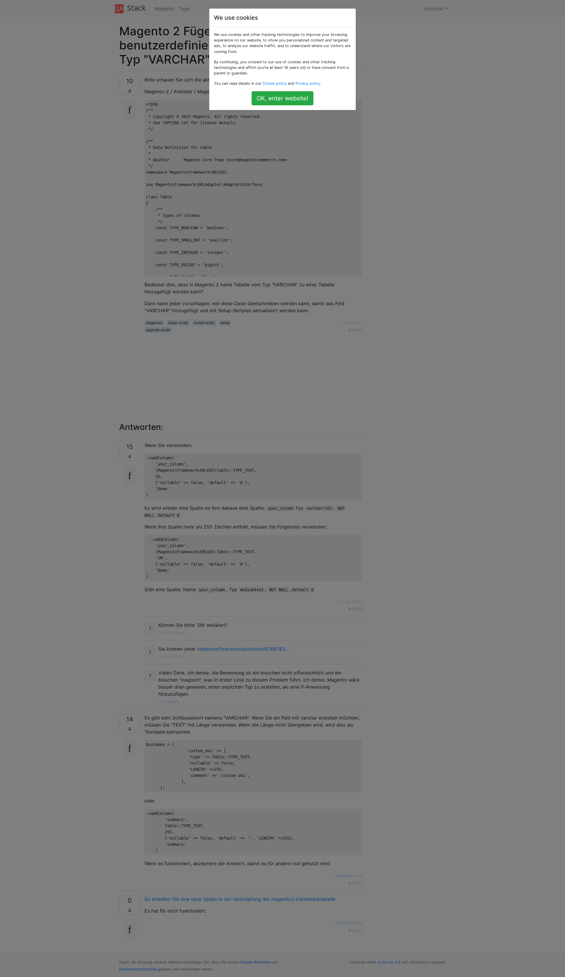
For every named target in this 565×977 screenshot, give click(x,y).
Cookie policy (274, 83)
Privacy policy (307, 83)
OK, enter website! (282, 98)
